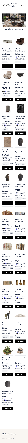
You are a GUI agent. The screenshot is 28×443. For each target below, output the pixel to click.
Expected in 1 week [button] (19, 129)
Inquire (11, 163)
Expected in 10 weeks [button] (20, 164)
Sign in (24, 5)
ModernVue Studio (9, 434)
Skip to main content (6, 1)
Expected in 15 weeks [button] (7, 199)
